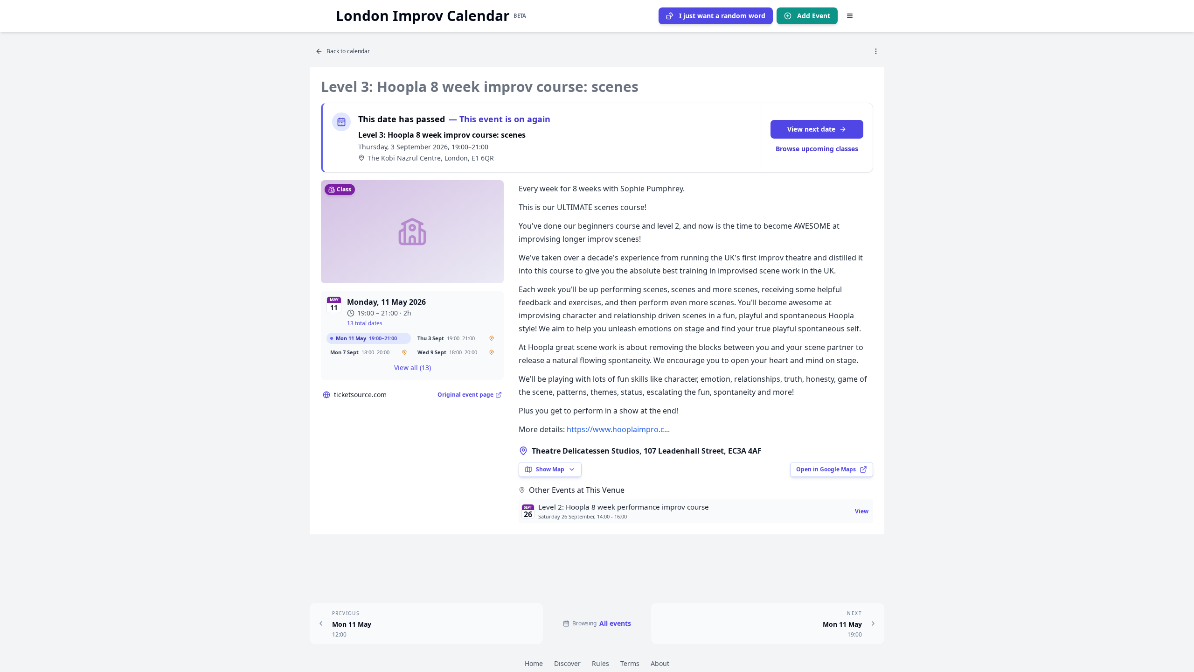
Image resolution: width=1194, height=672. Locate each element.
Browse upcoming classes (817, 148)
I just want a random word (722, 15)
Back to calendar (348, 51)
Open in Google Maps (826, 469)
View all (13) (412, 367)
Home (534, 663)
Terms (629, 663)
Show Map (550, 469)
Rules (600, 663)
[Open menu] (849, 15)
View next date (811, 129)
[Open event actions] (876, 51)
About (660, 663)
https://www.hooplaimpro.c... (618, 429)
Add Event (813, 15)
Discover (567, 663)
